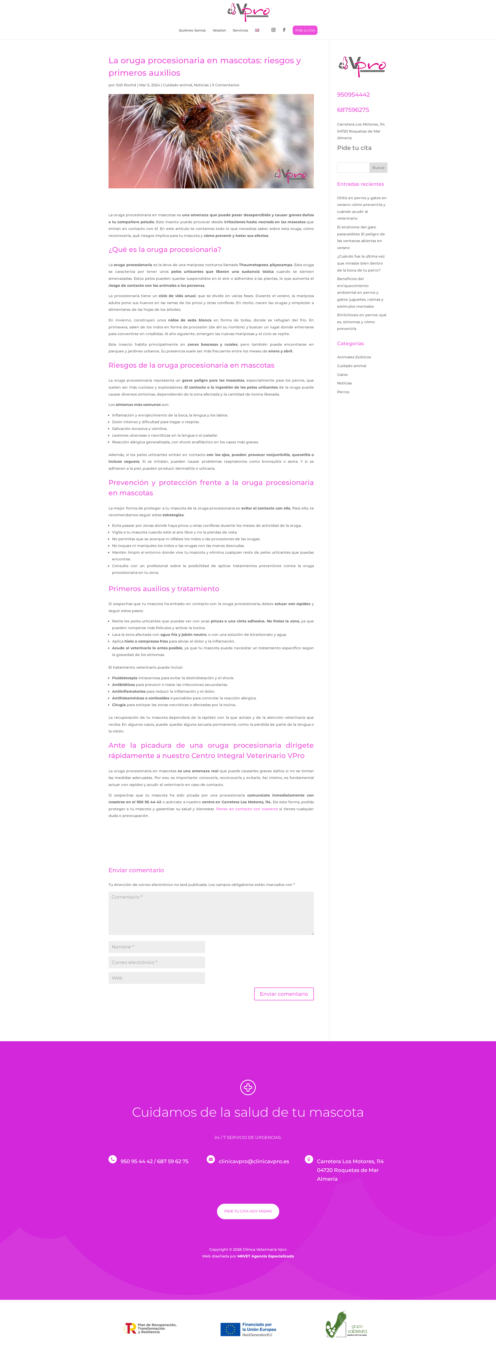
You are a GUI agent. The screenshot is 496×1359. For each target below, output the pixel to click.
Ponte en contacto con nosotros (247, 809)
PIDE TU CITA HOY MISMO (248, 1211)
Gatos (342, 374)
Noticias (201, 85)
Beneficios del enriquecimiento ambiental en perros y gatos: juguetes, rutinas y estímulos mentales (360, 292)
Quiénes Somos (192, 30)
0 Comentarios (225, 85)
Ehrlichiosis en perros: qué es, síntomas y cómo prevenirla (361, 322)
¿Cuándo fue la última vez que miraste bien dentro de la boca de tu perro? (361, 263)
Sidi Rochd (126, 85)
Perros (343, 392)
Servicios (240, 30)
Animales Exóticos (354, 357)
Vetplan (219, 30)
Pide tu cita (354, 147)
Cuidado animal (177, 85)
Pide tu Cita (305, 30)
